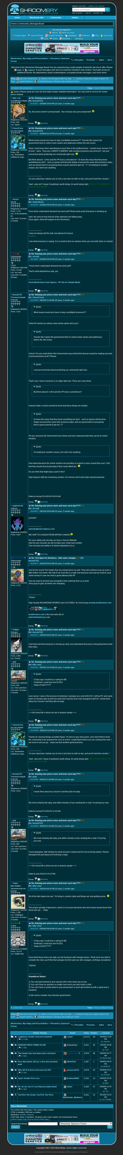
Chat (46, 39)
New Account (68, 33)
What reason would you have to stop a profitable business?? (60, 309)
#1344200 (34, 300)
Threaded (78, 60)
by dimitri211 (105, 1066)
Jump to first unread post (23, 88)
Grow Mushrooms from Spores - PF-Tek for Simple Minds (54, 282)
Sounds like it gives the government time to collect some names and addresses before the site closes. (68, 336)
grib (34, 777)
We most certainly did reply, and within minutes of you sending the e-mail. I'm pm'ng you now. (70, 837)
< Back (96, 88)
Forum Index (20, 35)
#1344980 (34, 826)
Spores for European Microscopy (56, 79)
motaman (30, 1115)
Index (101, 60)
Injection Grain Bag (28, 79)
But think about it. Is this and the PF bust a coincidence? (58, 389)
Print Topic (44, 1119)
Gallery (75, 18)
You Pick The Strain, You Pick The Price (35, 1095)
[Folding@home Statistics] (17, 266)
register (31, 70)
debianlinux (38, 202)
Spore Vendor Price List (28, 1078)
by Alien (106, 1083)
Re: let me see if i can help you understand (37, 1087)
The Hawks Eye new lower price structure (37, 1053)
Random (66, 39)
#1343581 (34, 134)
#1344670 (34, 563)
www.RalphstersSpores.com (42, 529)
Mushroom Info (36, 18)
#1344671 (34, 635)
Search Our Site (79, 6)
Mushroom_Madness (72, 1097)
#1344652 (34, 511)
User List (107, 35)
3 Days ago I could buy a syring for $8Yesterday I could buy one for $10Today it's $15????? (50, 679)
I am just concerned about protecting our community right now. (61, 367)
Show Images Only (19, 1119)
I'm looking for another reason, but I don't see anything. (57, 449)
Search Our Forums (96, 6)
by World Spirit (105, 1058)
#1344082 (34, 259)
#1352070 (34, 929)
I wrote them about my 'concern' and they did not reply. (57, 789)
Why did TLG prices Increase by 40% (34, 1070)
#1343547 (34, 104)
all (26, 1039)
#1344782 (34, 667)
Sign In (55, 33)
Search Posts (37, 35)
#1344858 (34, 730)
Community (55, 18)
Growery (79, 39)
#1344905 (34, 779)
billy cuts (37, 665)
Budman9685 (73, 1078)
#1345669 (34, 889)
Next (109, 60)
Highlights (72, 35)
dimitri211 (71, 1062)
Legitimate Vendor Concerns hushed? (35, 1037)
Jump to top (17, 1008)
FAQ (97, 35)
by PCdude (105, 1075)
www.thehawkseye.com (39, 617)
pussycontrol (73, 1070)
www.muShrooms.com (101, 603)
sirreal (35, 256)
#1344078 (34, 205)
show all (109, 88)
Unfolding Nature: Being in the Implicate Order (58, 81)
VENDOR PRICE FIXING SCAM (32, 1045)
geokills (23, 1115)
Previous (90, 60)
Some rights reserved (76, 1148)
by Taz (105, 1091)
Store (55, 39)
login (19, 70)
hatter (69, 1087)
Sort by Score (33, 1119)
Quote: (38, 307)
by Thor (105, 1050)
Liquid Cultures (26, 81)
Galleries (86, 35)
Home (17, 18)
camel (70, 1037)
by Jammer (105, 1041)
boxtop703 (37, 101)
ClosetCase (38, 297)
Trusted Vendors (55, 35)
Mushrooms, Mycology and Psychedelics (29, 58)
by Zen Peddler (105, 1099)
